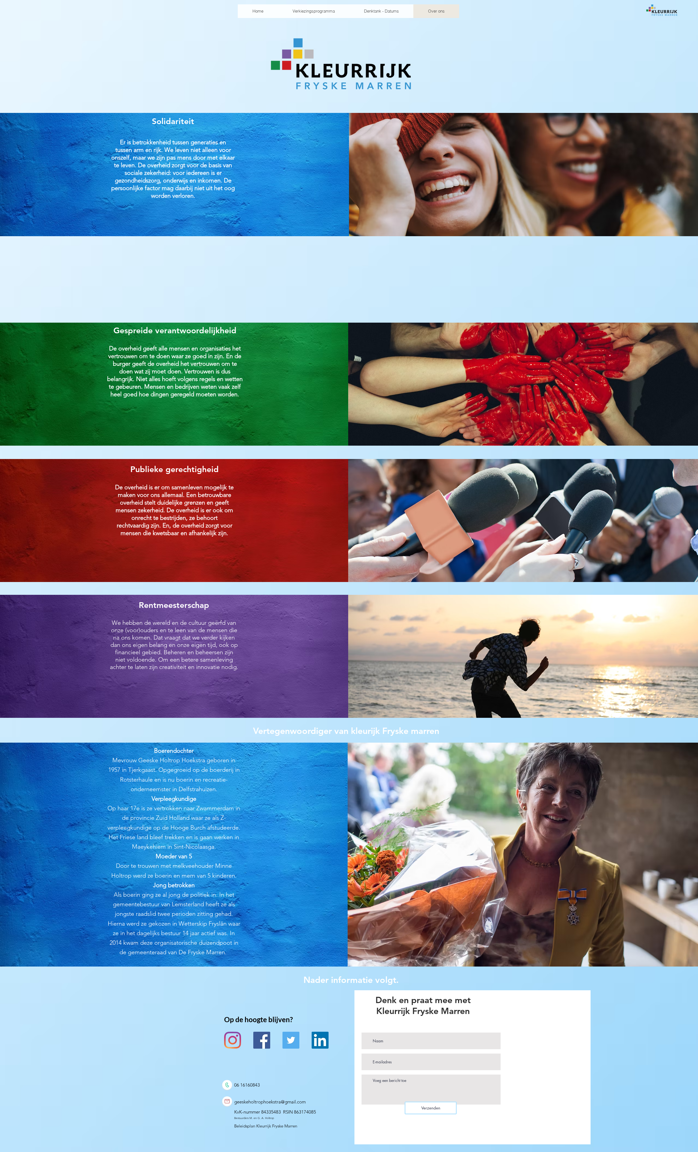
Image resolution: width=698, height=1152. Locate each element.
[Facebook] (261, 1040)
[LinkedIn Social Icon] (320, 1040)
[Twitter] (290, 1040)
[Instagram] (232, 1040)
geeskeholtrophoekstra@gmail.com (270, 1102)
